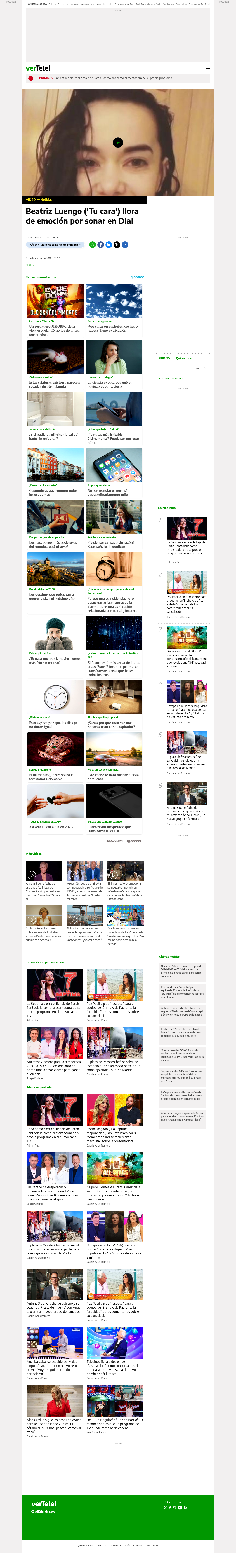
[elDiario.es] (43, 1511)
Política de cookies (134, 1545)
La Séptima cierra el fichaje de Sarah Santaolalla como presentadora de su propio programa (113, 78)
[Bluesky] (108, 244)
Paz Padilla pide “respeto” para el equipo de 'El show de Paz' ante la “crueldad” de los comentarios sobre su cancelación (113, 1009)
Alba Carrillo (156, 4)
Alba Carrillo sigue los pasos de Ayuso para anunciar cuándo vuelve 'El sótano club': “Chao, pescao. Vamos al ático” (54, 1426)
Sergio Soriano (35, 1078)
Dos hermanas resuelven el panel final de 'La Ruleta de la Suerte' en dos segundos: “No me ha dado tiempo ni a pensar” (125, 936)
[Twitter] (117, 244)
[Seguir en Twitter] (165, 1507)
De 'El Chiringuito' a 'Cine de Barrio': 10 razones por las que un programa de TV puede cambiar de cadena (115, 1424)
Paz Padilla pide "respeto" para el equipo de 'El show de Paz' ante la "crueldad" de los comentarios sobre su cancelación (186, 604)
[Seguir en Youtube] (180, 1507)
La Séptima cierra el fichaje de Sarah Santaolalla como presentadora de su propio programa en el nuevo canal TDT (53, 1009)
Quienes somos (85, 1545)
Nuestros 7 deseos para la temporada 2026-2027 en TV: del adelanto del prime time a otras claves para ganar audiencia (54, 1068)
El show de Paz (55, 4)
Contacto (101, 1545)
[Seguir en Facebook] (170, 1507)
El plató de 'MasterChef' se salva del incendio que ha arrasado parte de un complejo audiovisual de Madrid (113, 1066)
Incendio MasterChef (104, 4)
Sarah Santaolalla (143, 4)
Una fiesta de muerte (71, 4)
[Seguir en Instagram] (174, 1507)
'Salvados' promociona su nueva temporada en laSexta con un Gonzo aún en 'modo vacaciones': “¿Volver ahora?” (85, 934)
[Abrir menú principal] (208, 68)
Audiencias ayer (87, 4)
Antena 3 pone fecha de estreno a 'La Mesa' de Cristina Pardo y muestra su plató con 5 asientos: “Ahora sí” (43, 891)
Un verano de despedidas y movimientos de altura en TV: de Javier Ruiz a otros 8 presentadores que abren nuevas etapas (52, 1193)
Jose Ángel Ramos (97, 1432)
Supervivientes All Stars (124, 4)
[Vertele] (43, 1503)
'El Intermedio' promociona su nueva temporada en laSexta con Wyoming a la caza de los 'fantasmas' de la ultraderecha (124, 891)
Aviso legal (115, 1545)
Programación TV (196, 4)
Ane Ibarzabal (168, 4)
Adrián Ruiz (33, 1020)
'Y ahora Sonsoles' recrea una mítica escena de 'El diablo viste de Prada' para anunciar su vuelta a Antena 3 (43, 934)
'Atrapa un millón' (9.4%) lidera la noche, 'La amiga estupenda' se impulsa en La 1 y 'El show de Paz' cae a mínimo (114, 1251)
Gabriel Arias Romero (98, 1020)
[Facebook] (100, 244)
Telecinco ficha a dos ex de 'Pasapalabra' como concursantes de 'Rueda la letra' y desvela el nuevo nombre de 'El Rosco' (113, 1367)
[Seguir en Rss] (185, 1507)
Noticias (46, 199)
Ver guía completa (170, 378)
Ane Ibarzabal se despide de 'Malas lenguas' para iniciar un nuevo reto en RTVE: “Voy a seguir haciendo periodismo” (54, 1367)
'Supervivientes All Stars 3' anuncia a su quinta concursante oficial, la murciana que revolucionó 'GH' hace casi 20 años (113, 1193)
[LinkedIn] (125, 244)
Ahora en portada (39, 1087)
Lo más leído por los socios (45, 962)
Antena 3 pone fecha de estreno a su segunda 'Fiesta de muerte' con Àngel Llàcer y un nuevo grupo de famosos (54, 1307)
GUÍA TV (175, 358)
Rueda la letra (181, 4)
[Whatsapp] (92, 244)
